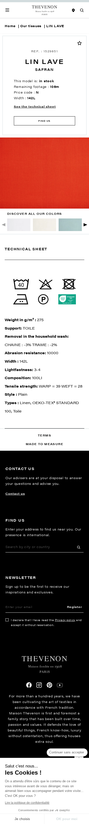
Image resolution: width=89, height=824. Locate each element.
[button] (85, 224)
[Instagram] (39, 685)
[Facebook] (29, 685)
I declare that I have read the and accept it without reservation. (46, 622)
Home (10, 25)
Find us (44, 120)
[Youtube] (60, 685)
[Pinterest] (49, 685)
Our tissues (31, 25)
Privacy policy (65, 620)
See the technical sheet (35, 106)
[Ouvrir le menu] (7, 10)
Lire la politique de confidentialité (27, 802)
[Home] (44, 10)
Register (74, 607)
